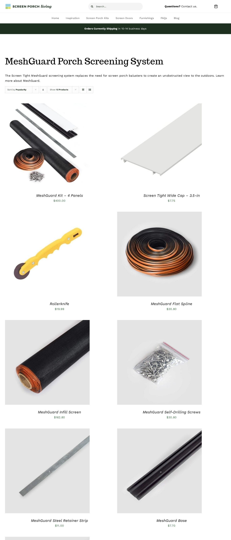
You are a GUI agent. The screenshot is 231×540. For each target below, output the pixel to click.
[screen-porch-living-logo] (28, 5)
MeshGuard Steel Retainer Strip (59, 520)
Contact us (188, 6)
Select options (37, 148)
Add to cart (37, 255)
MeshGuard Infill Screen (59, 412)
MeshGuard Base (171, 520)
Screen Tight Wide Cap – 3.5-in (171, 195)
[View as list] (90, 89)
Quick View (60, 148)
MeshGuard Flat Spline (171, 304)
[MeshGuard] (47, 145)
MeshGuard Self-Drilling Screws (171, 412)
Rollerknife (59, 304)
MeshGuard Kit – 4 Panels (59, 195)
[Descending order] (43, 89)
